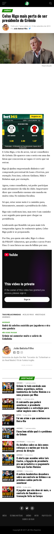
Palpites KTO (46, 515)
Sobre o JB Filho (28, 519)
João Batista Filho (21, 29)
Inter (36, 515)
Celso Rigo (29, 315)
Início (4, 515)
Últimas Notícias (16, 515)
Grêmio (28, 515)
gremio (6, 317)
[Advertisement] (27, 90)
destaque (40, 315)
